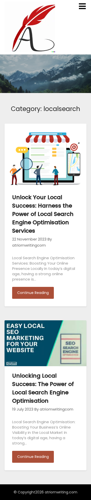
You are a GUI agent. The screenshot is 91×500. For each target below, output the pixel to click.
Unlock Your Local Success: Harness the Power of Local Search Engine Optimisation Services (43, 214)
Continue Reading (33, 292)
